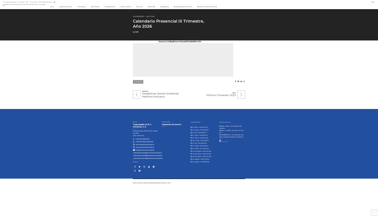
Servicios (139, 7)
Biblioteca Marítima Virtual (207, 7)
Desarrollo (151, 7)
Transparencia (109, 7)
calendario (138, 16)
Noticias (151, 16)
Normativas (95, 7)
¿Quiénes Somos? (65, 7)
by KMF (136, 32)
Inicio (52, 7)
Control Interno (125, 7)
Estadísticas (164, 7)
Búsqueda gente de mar (183, 7)
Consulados (81, 7)
